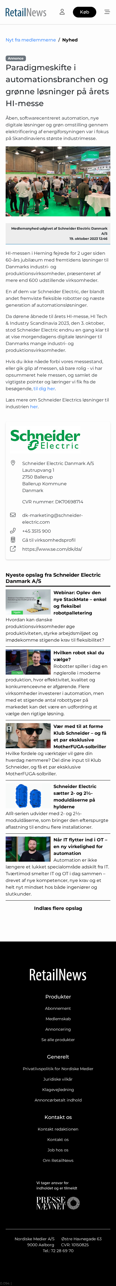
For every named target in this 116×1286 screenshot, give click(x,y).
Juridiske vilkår (58, 1079)
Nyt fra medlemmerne (31, 40)
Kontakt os (58, 1139)
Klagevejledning (58, 1089)
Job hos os (58, 1150)
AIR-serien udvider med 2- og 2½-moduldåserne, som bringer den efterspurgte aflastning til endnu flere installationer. (57, 807)
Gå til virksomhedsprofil (48, 540)
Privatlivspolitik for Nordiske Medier (58, 1068)
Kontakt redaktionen (58, 1129)
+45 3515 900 (36, 531)
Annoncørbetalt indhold (58, 1100)
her (34, 406)
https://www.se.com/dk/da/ (52, 549)
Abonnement (58, 1008)
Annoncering (58, 1029)
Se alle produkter (58, 1039)
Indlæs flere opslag (58, 908)
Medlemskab (58, 1018)
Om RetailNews (58, 1160)
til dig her (44, 388)
